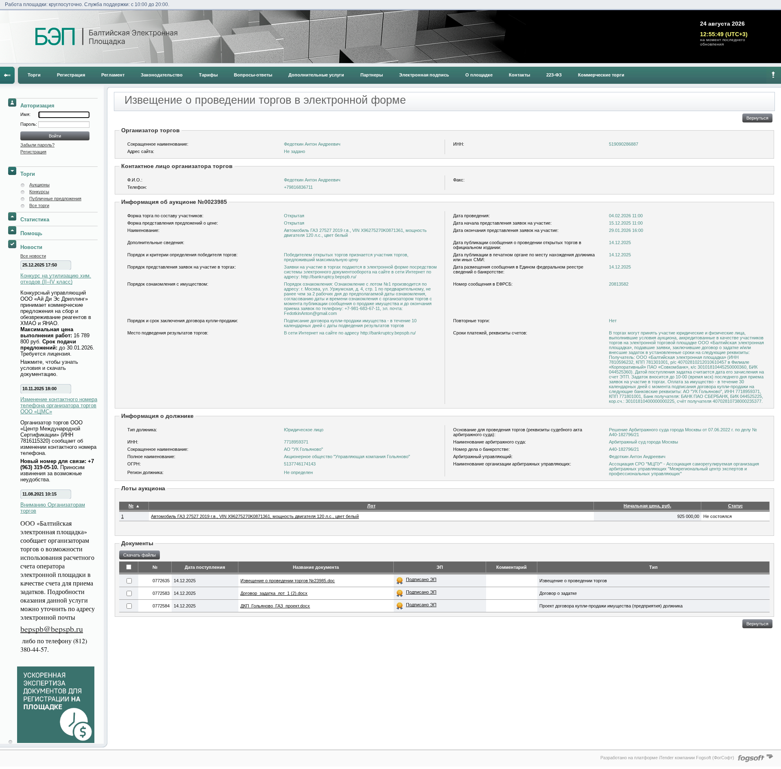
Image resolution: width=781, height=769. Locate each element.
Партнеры (371, 74)
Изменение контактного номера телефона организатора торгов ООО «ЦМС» (58, 405)
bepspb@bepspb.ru (51, 628)
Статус (735, 505)
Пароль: (29, 124)
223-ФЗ (554, 74)
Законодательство (162, 74)
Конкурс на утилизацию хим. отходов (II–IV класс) (55, 279)
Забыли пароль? (37, 144)
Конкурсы (39, 191)
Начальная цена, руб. (647, 505)
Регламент (112, 74)
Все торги (39, 205)
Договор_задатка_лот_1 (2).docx (274, 593)
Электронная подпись (424, 74)
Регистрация (71, 74)
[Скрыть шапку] (773, 75)
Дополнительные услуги (316, 74)
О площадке (479, 74)
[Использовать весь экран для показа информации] (7, 75)
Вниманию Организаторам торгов (52, 508)
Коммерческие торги (601, 74)
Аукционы (39, 184)
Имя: (25, 114)
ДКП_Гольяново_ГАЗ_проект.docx (275, 605)
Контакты (519, 74)
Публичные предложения (55, 198)
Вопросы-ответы (253, 74)
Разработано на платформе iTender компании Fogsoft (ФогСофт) (667, 757)
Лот (371, 505)
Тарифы (208, 74)
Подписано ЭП (421, 579)
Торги (34, 74)
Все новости (33, 255)
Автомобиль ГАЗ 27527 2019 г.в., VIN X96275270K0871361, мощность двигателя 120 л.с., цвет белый (255, 516)
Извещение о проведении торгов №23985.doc (287, 580)
